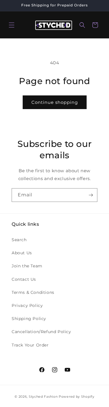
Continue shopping (54, 102)
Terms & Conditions (33, 292)
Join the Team (27, 266)
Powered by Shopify (76, 396)
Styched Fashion (43, 396)
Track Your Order (30, 345)
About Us (22, 252)
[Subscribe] (90, 195)
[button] (11, 25)
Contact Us (24, 279)
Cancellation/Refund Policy (41, 331)
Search (19, 239)
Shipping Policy (29, 318)
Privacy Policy (27, 305)
